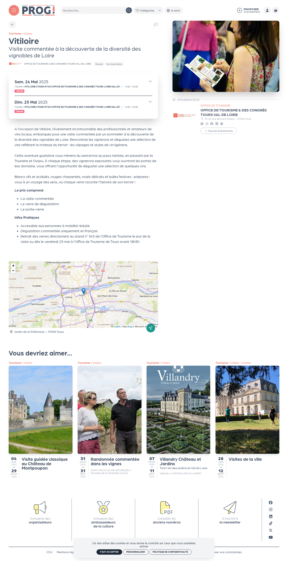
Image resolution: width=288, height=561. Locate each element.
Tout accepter (109, 551)
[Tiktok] (270, 523)
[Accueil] (38, 10)
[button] (84, 291)
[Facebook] (270, 502)
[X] (270, 530)
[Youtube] (271, 537)
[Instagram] (270, 509)
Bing (130, 326)
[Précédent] (12, 24)
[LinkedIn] (270, 516)
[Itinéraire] (150, 328)
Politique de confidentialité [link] (170, 551)
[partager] (156, 24)
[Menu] (14, 10)
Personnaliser (135, 551)
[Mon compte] (267, 10)
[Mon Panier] (275, 10)
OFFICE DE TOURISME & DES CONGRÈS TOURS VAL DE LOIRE (233, 112)
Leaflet (116, 326)
